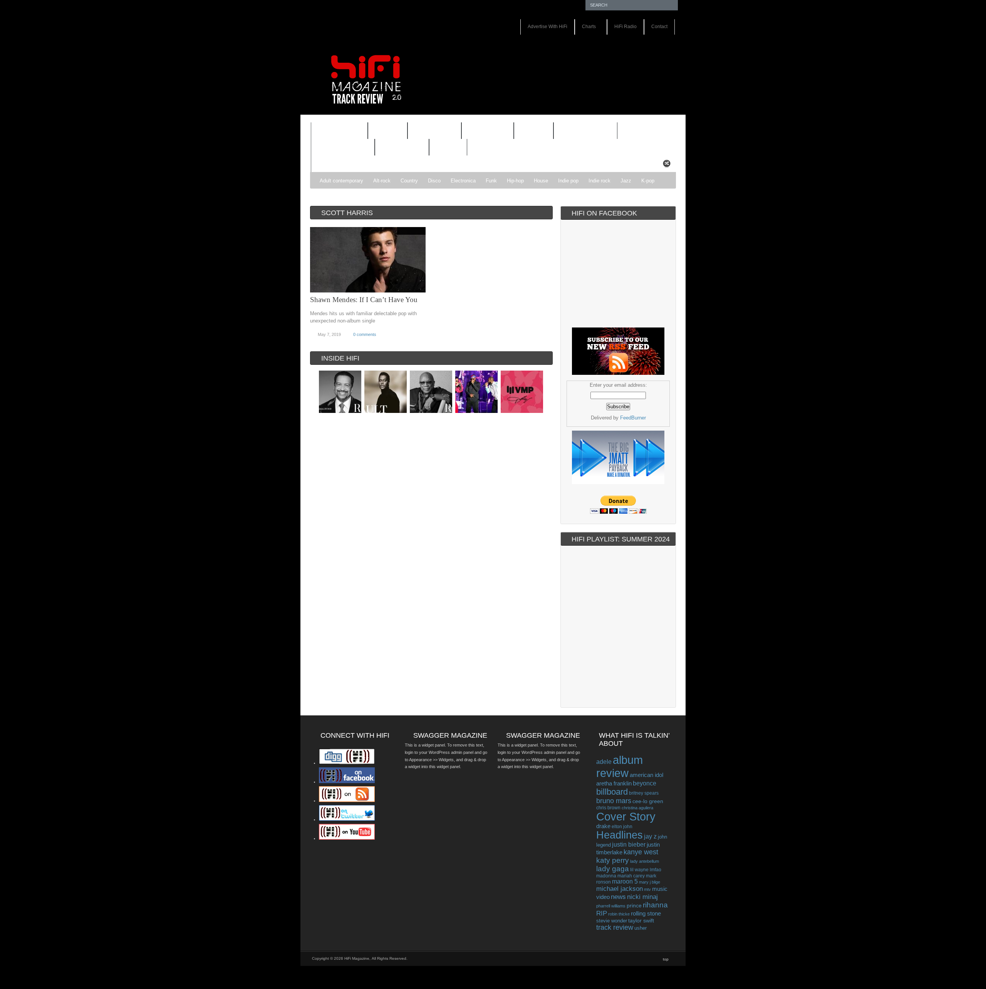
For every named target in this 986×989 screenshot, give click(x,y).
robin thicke (619, 914)
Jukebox (482, 131)
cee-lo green (647, 801)
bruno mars (613, 801)
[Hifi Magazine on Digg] (347, 762)
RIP (601, 913)
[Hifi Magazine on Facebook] (347, 781)
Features (334, 131)
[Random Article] (666, 165)
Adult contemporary (341, 181)
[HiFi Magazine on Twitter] (347, 819)
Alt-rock (382, 181)
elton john (622, 826)
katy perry (612, 860)
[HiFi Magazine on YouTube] (347, 838)
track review (614, 927)
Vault (448, 148)
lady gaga (612, 869)
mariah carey (631, 875)
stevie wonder (611, 921)
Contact (659, 26)
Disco (434, 181)
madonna (606, 875)
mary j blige (649, 882)
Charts (585, 27)
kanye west (641, 852)
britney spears (644, 793)
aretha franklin (614, 783)
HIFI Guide (434, 131)
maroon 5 (625, 881)
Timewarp (402, 148)
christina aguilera (637, 807)
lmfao (655, 869)
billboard (612, 792)
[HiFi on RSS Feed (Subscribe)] (347, 800)
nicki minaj (642, 896)
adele (604, 761)
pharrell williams (610, 906)
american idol (646, 775)
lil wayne (639, 869)
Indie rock (599, 181)
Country (409, 181)
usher (640, 928)
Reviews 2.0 (338, 148)
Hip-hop (515, 181)
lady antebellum (644, 861)
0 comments (364, 334)
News (528, 131)
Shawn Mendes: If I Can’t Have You (364, 300)
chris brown (608, 807)
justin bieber (629, 844)
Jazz (625, 181)
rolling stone (646, 913)
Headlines (619, 835)
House (541, 181)
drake (603, 826)
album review (619, 766)
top (666, 959)
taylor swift (641, 920)
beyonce (644, 783)
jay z (650, 836)
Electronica (463, 181)
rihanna (655, 905)
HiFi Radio (625, 26)
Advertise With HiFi (547, 26)
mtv (647, 889)
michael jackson (619, 888)
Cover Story (626, 816)
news (618, 896)
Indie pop (568, 181)
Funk (491, 181)
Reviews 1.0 (580, 131)
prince (634, 906)
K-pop (647, 181)
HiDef (382, 131)
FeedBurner (633, 418)
